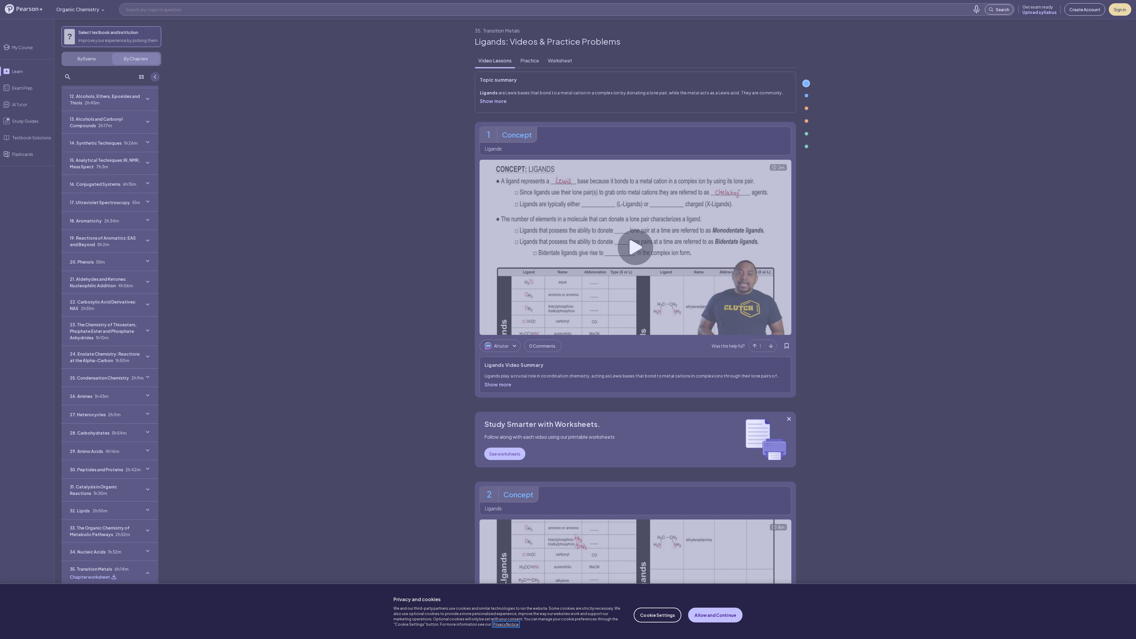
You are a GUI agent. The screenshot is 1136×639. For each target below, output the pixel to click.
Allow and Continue (715, 615)
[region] (568, 611)
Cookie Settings (657, 615)
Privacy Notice (506, 624)
